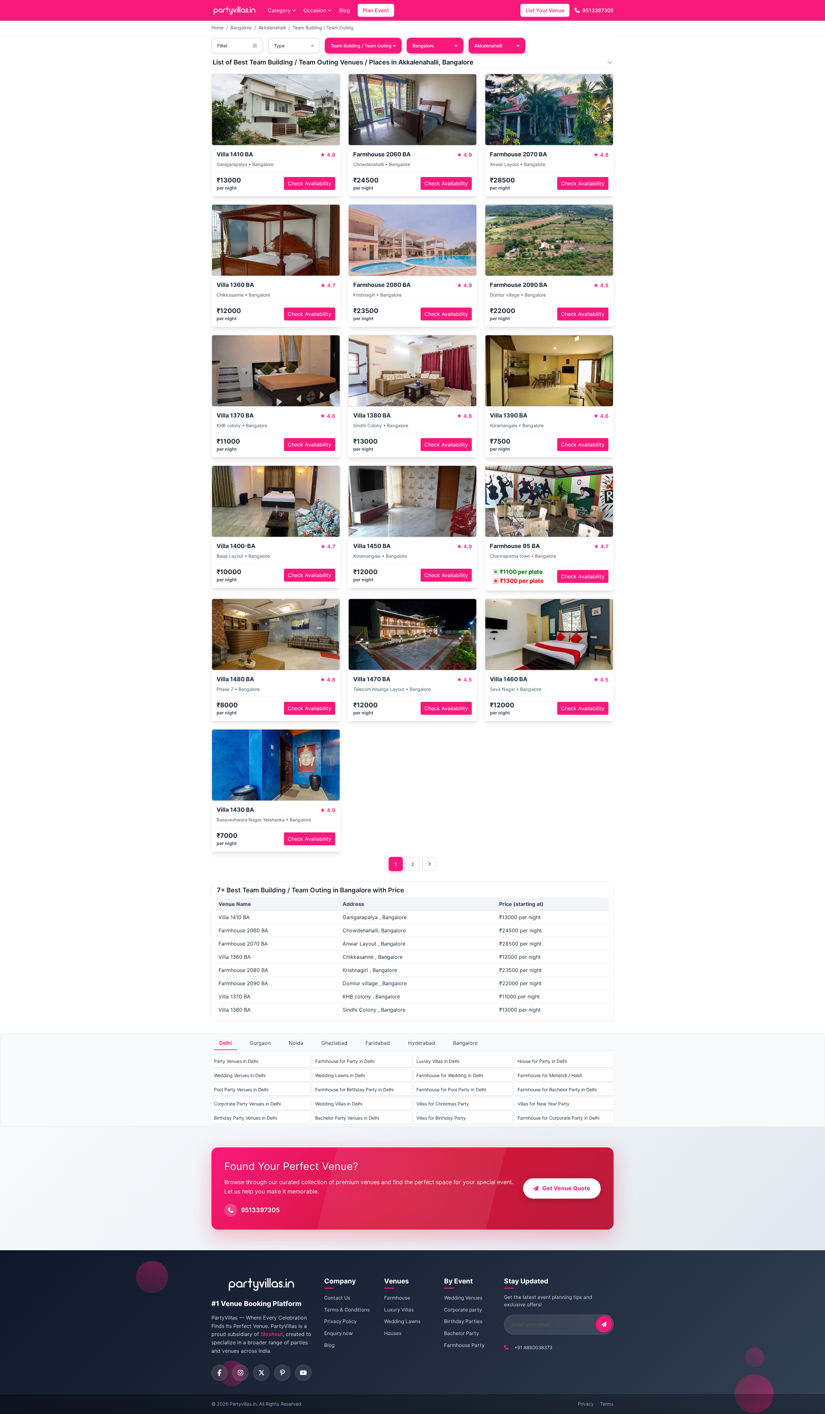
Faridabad (377, 1043)
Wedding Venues (463, 1298)
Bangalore (241, 27)
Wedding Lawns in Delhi (340, 1075)
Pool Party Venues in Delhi (241, 1089)
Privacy (586, 1404)
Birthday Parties (463, 1321)
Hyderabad (421, 1043)
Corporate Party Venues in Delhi (247, 1103)
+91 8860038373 (533, 1347)
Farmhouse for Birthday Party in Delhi (354, 1089)
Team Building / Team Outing (323, 27)
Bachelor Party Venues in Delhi (347, 1118)
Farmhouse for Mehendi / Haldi (550, 1075)
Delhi (225, 1043)
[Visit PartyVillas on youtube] (303, 1373)
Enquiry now (338, 1333)
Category (279, 10)
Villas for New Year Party (543, 1103)
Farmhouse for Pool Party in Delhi (451, 1089)
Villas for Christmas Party (442, 1103)
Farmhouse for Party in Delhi (344, 1061)
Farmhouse (397, 1298)
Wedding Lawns (402, 1321)
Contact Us (337, 1298)
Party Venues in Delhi (236, 1061)
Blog (344, 10)
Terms (607, 1404)
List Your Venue (545, 10)
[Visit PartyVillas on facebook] (219, 1373)
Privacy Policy (340, 1321)
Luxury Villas (399, 1310)
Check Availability (309, 183)
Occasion (315, 10)
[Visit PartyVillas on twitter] (261, 1373)
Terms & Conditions (347, 1310)
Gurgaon (260, 1043)
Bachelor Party (461, 1333)
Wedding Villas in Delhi (338, 1103)
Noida (296, 1043)
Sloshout (272, 1334)
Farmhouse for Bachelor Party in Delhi (557, 1089)
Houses (393, 1333)
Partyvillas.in (243, 1404)
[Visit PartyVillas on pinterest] (282, 1373)
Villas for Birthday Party (441, 1118)
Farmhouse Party (464, 1345)
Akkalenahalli (272, 27)
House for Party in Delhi (542, 1061)
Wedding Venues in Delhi (240, 1075)
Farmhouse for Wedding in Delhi (449, 1075)
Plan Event (376, 10)
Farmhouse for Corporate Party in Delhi (558, 1118)
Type (279, 45)
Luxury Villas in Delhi (437, 1061)
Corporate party (463, 1310)
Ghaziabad (334, 1043)
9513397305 (598, 10)
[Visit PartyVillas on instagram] (240, 1373)
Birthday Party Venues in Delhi (245, 1118)
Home (217, 27)
